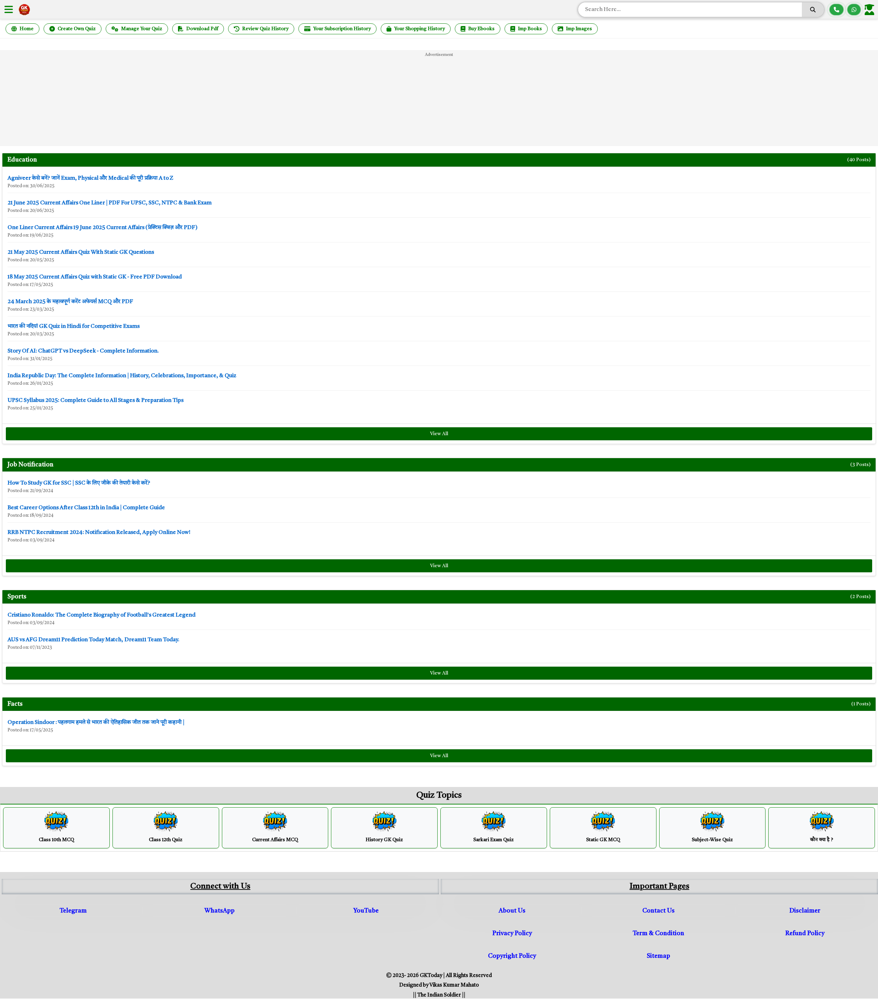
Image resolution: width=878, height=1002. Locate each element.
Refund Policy (804, 933)
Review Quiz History (265, 28)
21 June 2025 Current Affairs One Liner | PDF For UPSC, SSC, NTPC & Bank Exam (110, 203)
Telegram (73, 911)
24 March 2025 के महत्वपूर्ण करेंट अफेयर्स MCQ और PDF (70, 302)
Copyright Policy (512, 956)
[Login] (871, 9)
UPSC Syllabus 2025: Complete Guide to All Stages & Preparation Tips (95, 400)
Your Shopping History (419, 28)
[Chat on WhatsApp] (854, 9)
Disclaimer (805, 911)
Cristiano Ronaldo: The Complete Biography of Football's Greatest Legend (101, 615)
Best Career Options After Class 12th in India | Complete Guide (86, 508)
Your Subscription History (342, 28)
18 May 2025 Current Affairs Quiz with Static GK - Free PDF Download (95, 277)
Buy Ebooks (481, 28)
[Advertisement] (439, 98)
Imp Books (530, 28)
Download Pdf (202, 28)
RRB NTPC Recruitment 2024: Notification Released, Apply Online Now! (99, 532)
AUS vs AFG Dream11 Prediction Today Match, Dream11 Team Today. (93, 640)
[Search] (813, 9)
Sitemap (658, 956)
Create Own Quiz (77, 28)
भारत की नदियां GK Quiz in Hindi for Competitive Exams (74, 326)
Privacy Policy (512, 933)
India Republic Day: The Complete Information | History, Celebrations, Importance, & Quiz (122, 376)
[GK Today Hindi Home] (24, 9)
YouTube (366, 911)
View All (439, 433)
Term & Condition (658, 933)
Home (27, 28)
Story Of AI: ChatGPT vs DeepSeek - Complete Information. (83, 351)
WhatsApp (219, 911)
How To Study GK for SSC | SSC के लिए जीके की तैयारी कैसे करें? (79, 483)
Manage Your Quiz (141, 28)
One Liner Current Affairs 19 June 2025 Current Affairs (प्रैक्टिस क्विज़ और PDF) (103, 227)
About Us (512, 911)
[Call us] (836, 9)
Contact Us (658, 911)
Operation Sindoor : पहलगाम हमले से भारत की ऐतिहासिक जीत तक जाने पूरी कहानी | (96, 722)
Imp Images (579, 28)
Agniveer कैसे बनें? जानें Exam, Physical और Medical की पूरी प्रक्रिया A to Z (91, 178)
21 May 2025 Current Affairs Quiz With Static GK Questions (81, 252)
